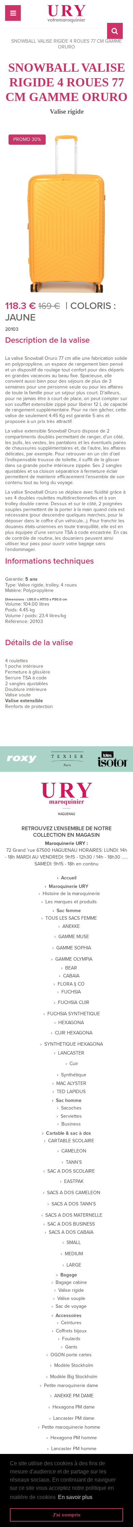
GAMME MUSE (73, 936)
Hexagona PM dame (74, 1407)
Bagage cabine (71, 1282)
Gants (71, 1347)
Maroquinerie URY (68, 886)
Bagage (68, 1275)
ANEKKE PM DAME (73, 1396)
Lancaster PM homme (74, 1449)
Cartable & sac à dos (68, 1133)
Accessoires (69, 1315)
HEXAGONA (71, 1023)
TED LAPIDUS (71, 1091)
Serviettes (71, 1116)
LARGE (73, 1265)
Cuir (74, 1063)
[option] (61, 759)
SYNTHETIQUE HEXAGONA (73, 1044)
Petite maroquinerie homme (71, 1427)
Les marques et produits (71, 902)
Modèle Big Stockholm (73, 1377)
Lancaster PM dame (73, 1418)
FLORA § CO (71, 984)
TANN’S (74, 1162)
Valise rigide (67, 111)
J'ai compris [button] (66, 1514)
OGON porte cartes (71, 1355)
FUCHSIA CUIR (73, 1002)
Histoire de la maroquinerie (71, 893)
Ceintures (71, 1323)
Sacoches (71, 1108)
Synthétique (73, 1075)
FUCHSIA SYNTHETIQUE (73, 1014)
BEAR (71, 968)
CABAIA (71, 976)
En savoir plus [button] (75, 1497)
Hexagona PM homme (73, 1438)
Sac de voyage (71, 1306)
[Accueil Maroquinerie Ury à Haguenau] (66, 14)
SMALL (73, 1242)
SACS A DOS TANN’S (73, 1204)
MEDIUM (74, 1254)
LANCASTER (71, 1053)
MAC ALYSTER (71, 1083)
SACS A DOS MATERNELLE (73, 1215)
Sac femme (69, 911)
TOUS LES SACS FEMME (71, 918)
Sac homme (69, 1100)
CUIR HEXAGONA (73, 1033)
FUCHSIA (71, 992)
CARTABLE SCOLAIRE (71, 1141)
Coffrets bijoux (71, 1331)
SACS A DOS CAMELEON (73, 1193)
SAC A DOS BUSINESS (71, 1224)
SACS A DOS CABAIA (71, 1232)
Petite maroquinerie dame (71, 1385)
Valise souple (71, 1298)
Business (71, 1124)
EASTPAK (74, 1181)
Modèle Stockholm (73, 1365)
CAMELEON (73, 1151)
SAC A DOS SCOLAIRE (71, 1171)
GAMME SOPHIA (73, 948)
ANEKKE (71, 926)
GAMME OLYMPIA (73, 959)
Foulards (71, 1339)
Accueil (68, 878)
